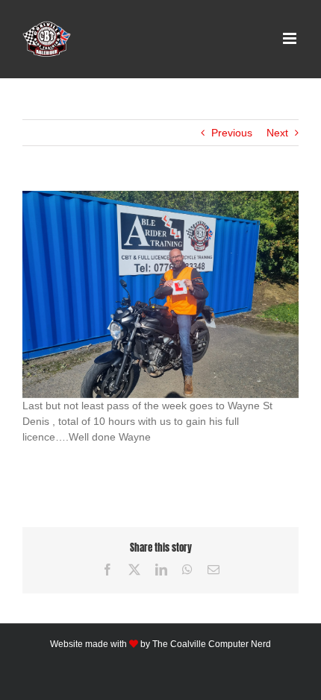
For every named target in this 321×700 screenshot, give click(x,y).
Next (277, 133)
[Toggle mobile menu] (291, 38)
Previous (231, 133)
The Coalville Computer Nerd (211, 644)
